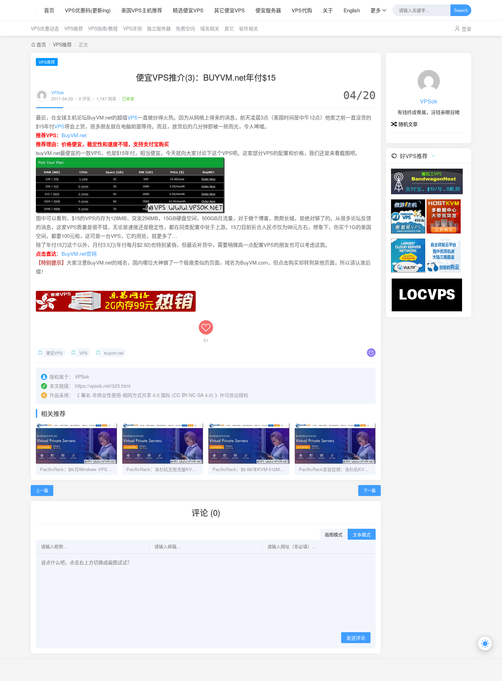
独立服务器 (159, 28)
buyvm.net (113, 353)
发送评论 (355, 638)
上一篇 (42, 490)
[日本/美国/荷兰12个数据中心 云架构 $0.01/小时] (408, 255)
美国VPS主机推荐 (141, 10)
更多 (376, 10)
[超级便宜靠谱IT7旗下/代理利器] (427, 180)
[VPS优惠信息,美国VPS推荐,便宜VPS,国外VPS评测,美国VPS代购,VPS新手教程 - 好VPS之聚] (33, 10)
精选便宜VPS (188, 10)
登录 (466, 28)
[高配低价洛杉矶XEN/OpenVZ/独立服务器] (444, 255)
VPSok (57, 92)
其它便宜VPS (229, 10)
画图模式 (334, 534)
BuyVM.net (73, 135)
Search (461, 10)
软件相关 (248, 28)
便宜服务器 (268, 10)
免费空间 (185, 28)
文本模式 (362, 534)
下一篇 (369, 490)
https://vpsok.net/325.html (102, 385)
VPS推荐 (73, 28)
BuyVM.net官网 (79, 253)
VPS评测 (132, 28)
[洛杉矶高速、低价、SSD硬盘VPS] (408, 215)
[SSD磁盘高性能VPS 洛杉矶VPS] (444, 215)
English (352, 10)
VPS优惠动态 (45, 28)
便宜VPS (54, 353)
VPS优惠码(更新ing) (88, 10)
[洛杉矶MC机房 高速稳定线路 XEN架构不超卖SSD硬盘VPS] (427, 294)
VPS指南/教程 (103, 28)
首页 (49, 10)
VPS (132, 117)
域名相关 (209, 28)
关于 (328, 10)
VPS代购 (302, 10)
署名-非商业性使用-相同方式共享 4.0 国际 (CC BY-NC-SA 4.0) (147, 395)
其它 (229, 28)
